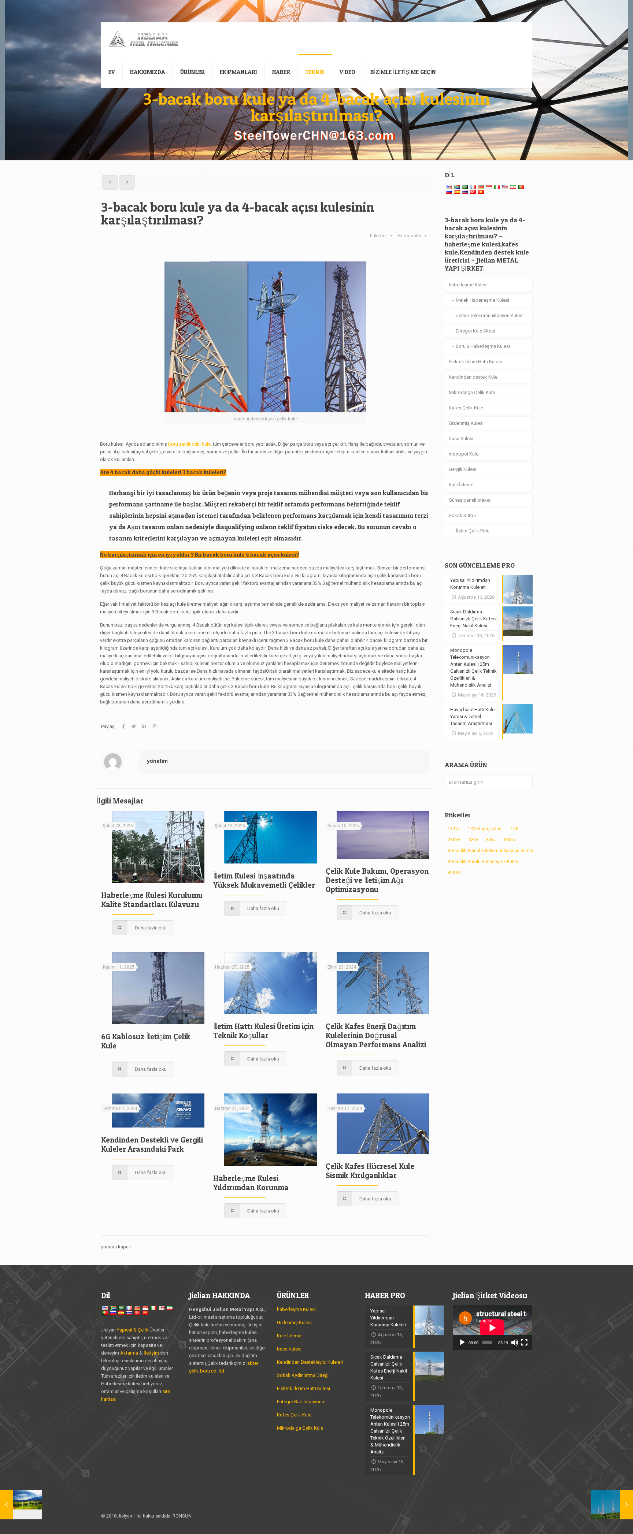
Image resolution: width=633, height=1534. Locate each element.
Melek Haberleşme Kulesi (482, 300)
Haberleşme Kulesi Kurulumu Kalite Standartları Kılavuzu (152, 900)
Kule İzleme (461, 484)
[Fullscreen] (524, 1342)
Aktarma (129, 1353)
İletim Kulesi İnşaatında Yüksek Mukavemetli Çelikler (264, 880)
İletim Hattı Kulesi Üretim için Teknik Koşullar (263, 1031)
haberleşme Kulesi (468, 284)
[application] (492, 1327)
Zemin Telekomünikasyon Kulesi (489, 315)
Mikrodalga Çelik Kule (472, 392)
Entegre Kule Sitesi (475, 331)
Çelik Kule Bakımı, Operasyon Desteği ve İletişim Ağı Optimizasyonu (377, 880)
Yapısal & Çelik (132, 1330)
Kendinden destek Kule (473, 377)
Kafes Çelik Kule (466, 408)
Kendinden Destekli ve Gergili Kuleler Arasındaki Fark (152, 1144)
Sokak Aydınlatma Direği (303, 1375)
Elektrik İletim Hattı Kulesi (475, 361)
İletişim (151, 1353)
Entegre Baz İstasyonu (300, 1401)
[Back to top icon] (524, 1516)
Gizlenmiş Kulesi (466, 423)
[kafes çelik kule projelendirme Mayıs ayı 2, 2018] (21, 1504)
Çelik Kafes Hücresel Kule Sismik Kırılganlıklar (370, 1171)
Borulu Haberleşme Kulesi (483, 346)
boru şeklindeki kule (189, 444)
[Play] (462, 1342)
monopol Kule (463, 454)
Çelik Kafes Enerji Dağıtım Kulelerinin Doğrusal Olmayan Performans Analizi (376, 1035)
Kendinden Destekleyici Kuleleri (310, 1362)
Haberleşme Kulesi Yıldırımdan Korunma (251, 1183)
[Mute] (514, 1342)
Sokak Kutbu (462, 515)
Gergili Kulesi (462, 469)
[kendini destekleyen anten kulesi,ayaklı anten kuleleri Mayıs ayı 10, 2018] (612, 1504)
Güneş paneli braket (470, 500)
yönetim (157, 761)
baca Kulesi (461, 438)
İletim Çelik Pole (472, 531)
